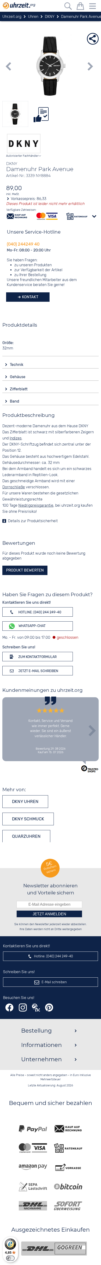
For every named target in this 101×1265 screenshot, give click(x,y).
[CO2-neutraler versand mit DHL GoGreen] (54, 1249)
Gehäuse (18, 377)
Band (15, 401)
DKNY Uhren (25, 801)
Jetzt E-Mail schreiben (38, 671)
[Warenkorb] (80, 7)
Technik (17, 364)
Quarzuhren (26, 836)
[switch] (10, 1258)
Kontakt (29, 297)
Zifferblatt (19, 389)
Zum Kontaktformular (37, 657)
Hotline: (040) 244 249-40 (39, 612)
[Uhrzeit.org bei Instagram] (22, 1007)
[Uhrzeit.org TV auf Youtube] (36, 1007)
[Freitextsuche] (68, 7)
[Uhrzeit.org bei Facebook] (9, 1007)
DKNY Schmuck (28, 819)
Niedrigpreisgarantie (35, 505)
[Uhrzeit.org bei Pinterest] (49, 1007)
